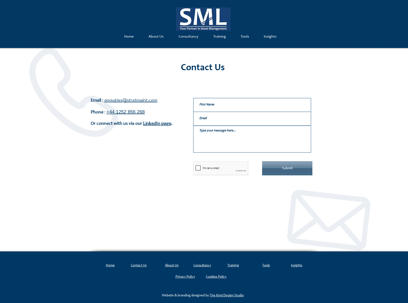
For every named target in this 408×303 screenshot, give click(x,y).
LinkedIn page (157, 123)
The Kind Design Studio (227, 295)
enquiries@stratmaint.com (130, 100)
